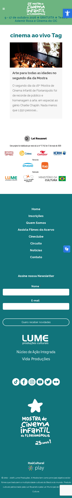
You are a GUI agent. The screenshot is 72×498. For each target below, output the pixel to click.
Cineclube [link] (36, 236)
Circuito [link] (36, 243)
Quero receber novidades (36, 322)
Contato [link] (36, 257)
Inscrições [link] (36, 216)
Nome (36, 286)
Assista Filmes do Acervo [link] (36, 229)
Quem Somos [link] (36, 223)
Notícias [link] (36, 250)
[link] (67, 13)
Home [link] (36, 209)
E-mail (36, 300)
